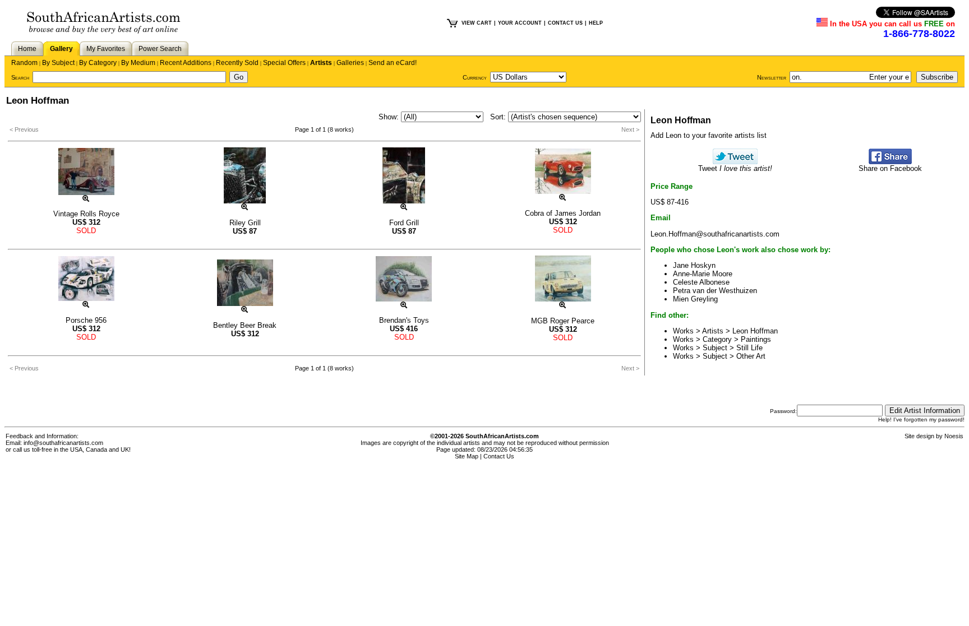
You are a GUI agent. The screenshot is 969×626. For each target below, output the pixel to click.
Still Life (749, 348)
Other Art (750, 356)
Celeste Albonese (701, 282)
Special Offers (284, 63)
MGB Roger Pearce (562, 321)
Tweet (735, 168)
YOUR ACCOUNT (520, 23)
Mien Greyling (695, 299)
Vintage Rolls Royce (86, 214)
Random (24, 63)
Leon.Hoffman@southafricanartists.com (714, 234)
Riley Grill (245, 223)
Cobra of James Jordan (563, 213)
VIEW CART (477, 23)
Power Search (160, 49)
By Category (98, 63)
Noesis (953, 436)
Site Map (466, 456)
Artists (321, 63)
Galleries (350, 63)
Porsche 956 (86, 320)
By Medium (138, 63)
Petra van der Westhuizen (715, 290)
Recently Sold (237, 63)
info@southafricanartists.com (63, 442)
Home (27, 49)
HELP (596, 23)
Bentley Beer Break (244, 325)
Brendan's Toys (404, 320)
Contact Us (498, 456)
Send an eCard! (392, 63)
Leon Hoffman (755, 331)
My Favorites (105, 49)
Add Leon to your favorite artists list (708, 135)
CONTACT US (565, 23)
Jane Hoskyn (694, 265)
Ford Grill (404, 223)
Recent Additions (185, 63)
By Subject (58, 63)
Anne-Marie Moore (702, 274)
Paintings (756, 339)
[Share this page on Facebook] (890, 161)
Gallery (61, 49)
